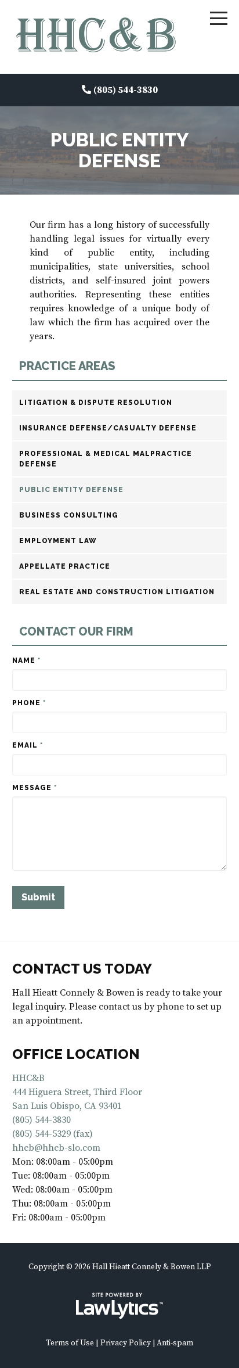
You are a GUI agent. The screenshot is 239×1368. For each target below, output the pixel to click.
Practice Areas (67, 366)
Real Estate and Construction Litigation (117, 592)
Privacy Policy (125, 1343)
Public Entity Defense (71, 490)
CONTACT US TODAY (82, 968)
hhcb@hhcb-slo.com (56, 1148)
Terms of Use (70, 1343)
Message (34, 788)
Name (26, 660)
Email (27, 745)
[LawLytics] (119, 1305)
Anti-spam (175, 1343)
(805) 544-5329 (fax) (52, 1134)
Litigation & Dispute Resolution (95, 402)
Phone (29, 703)
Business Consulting (68, 515)
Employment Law (58, 541)
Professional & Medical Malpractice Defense (105, 459)
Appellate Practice (64, 566)
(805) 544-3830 (125, 90)
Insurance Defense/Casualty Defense (108, 428)
